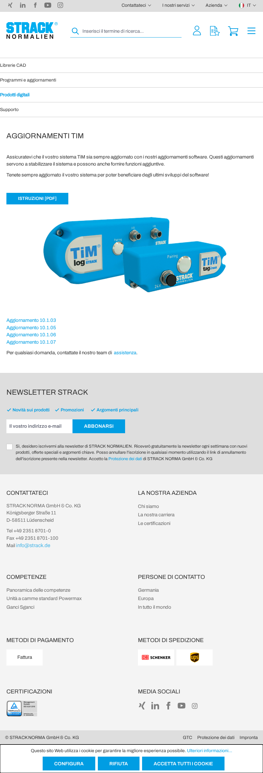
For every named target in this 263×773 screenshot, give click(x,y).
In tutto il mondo (154, 607)
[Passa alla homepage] (32, 30)
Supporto (9, 109)
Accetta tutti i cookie (183, 763)
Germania (148, 590)
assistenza (125, 352)
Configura (69, 763)
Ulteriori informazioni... (209, 750)
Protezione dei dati (125, 459)
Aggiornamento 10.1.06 (31, 334)
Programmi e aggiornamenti (28, 80)
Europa (146, 598)
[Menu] (251, 30)
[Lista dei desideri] (215, 30)
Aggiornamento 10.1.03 (31, 320)
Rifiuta (118, 763)
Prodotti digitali (15, 94)
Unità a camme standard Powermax (44, 598)
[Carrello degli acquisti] (233, 30)
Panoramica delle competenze (38, 590)
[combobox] (131, 31)
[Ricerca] (75, 31)
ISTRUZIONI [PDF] (37, 198)
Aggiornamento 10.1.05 (31, 327)
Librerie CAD (13, 65)
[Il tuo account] (197, 30)
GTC (187, 737)
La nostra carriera (156, 514)
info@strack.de (33, 545)
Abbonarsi (99, 426)
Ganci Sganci (20, 607)
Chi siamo (148, 506)
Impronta (249, 737)
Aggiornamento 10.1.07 (31, 342)
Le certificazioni (154, 523)
